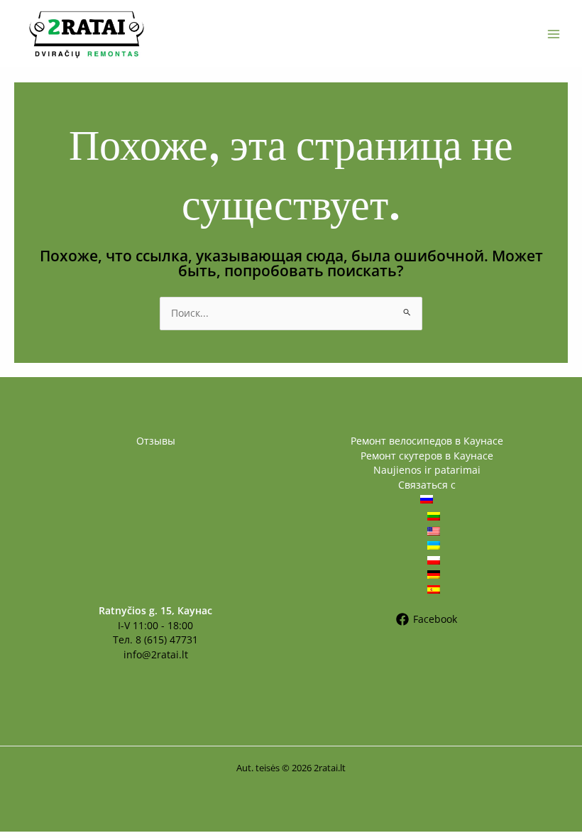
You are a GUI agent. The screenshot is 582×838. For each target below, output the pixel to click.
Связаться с (427, 484)
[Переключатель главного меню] (554, 33)
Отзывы (155, 440)
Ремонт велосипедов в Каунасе (427, 440)
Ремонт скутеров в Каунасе (427, 455)
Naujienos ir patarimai (427, 470)
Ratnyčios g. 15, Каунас (155, 610)
